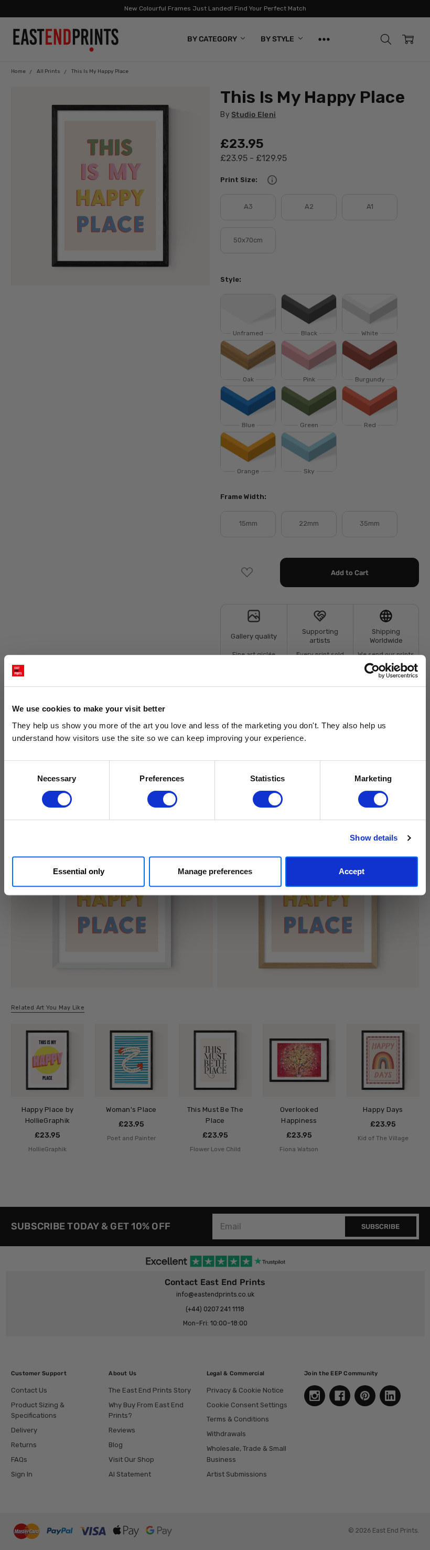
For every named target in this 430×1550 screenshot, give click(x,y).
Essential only (78, 871)
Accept (351, 871)
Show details (373, 837)
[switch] (162, 799)
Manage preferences (215, 871)
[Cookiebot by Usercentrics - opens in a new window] (372, 670)
